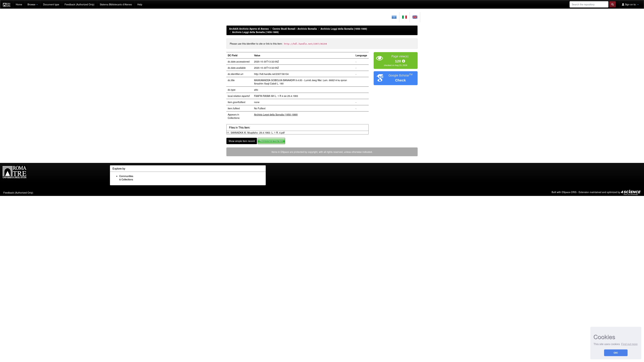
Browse (32, 4)
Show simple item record (242, 141)
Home (19, 4)
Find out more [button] (629, 344)
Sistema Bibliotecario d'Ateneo (116, 4)
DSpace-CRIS (569, 192)
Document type (51, 4)
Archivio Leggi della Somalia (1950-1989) (343, 28)
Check (400, 80)
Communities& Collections (126, 177)
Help (139, 4)
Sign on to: (630, 4)
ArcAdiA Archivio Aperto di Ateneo (249, 28)
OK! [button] (616, 352)
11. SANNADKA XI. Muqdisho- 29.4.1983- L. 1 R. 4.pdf (256, 132)
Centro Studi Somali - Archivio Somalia (295, 28)
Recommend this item (271, 141)
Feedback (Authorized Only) (79, 4)
